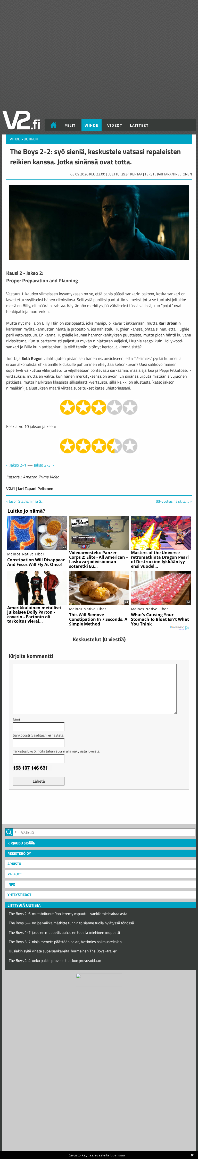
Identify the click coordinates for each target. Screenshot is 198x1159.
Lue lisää (117, 1155)
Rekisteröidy (19, 853)
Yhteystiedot (19, 894)
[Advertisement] (99, 806)
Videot (114, 125)
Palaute (14, 874)
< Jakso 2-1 (16, 465)
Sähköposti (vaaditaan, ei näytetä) (38, 735)
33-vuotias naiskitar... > (174, 501)
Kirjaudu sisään (21, 843)
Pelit (70, 125)
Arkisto (14, 863)
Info (11, 884)
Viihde (91, 125)
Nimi (16, 719)
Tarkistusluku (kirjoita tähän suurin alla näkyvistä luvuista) (57, 751)
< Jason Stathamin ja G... (24, 501)
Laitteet (139, 125)
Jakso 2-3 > (44, 465)
